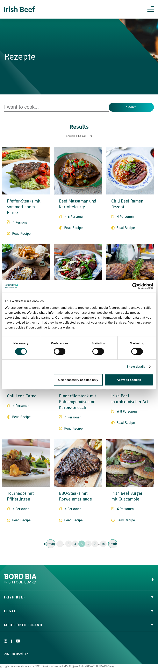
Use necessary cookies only (78, 380)
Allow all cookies (129, 380)
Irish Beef (15, 597)
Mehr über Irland (23, 625)
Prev (50, 544)
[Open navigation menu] (150, 9)
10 (103, 544)
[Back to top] (118, 579)
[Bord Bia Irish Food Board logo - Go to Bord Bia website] (20, 582)
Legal (10, 611)
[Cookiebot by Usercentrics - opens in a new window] (135, 286)
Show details (136, 366)
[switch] (59, 351)
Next (111, 544)
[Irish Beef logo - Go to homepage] (19, 9)
